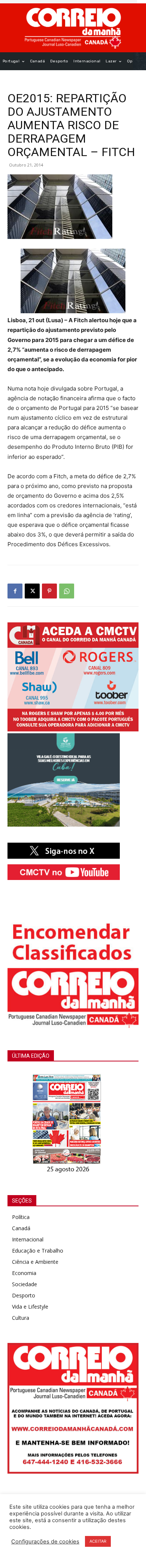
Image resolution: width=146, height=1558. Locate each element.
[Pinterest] (49, 591)
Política (21, 1216)
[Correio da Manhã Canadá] (73, 28)
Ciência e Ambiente (35, 1261)
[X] (32, 591)
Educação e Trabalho (37, 1250)
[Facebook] (14, 591)
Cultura (20, 1317)
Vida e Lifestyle (30, 1306)
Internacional (27, 1239)
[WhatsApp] (66, 591)
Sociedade (24, 1284)
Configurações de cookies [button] (45, 1541)
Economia (24, 1272)
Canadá (21, 1228)
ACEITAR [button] (97, 1541)
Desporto (23, 1295)
